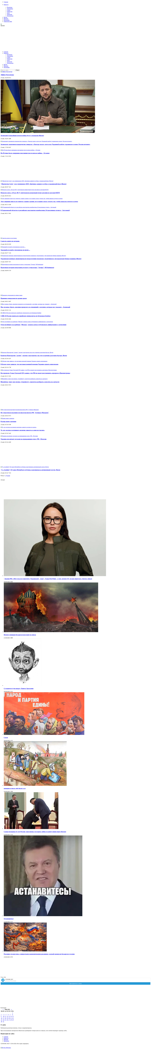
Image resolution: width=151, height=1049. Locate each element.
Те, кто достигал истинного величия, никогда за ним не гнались (23, 430)
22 (13, 1018)
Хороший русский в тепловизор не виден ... (15, 250)
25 (5, 1019)
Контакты (6, 1041)
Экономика (10, 8)
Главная (6, 2)
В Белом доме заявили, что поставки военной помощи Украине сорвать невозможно (29, 364)
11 (5, 1016)
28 (11, 1019)
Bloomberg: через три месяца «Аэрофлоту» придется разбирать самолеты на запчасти (30, 382)
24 (3, 1019)
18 (5, 1018)
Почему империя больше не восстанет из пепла (20, 635)
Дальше (8, 475)
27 (9, 1019)
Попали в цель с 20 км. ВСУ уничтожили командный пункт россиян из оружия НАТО (30, 193)
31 (3, 1021)
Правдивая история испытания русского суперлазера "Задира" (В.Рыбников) (27, 267)
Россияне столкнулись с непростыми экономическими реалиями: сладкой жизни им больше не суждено (39, 954)
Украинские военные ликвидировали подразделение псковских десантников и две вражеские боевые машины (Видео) (41, 259)
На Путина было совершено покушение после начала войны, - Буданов (25, 153)
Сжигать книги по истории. (10, 241)
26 (7, 1019)
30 (1, 1021)
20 (9, 1018)
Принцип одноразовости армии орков (14, 298)
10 (3, 1016)
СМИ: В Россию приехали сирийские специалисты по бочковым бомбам (25, 316)
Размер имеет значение (8, 421)
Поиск (17, 70)
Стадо (6, 737)
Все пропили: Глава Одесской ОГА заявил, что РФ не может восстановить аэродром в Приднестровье (35, 373)
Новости (6, 4)
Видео (5, 17)
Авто (8, 13)
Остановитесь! (9, 919)
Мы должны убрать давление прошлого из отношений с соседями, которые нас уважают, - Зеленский (35, 307)
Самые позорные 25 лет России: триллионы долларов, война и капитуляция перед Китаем (35, 831)
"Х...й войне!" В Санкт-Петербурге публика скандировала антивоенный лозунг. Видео (30, 470)
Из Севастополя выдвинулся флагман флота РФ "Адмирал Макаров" (25, 412)
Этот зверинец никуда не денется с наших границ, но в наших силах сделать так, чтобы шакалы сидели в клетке (39, 201)
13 (9, 1016)
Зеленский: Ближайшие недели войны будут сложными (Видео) (22, 135)
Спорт (8, 10)
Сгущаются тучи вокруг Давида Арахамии (18, 688)
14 (11, 1016)
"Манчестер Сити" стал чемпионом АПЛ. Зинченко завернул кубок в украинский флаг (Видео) (33, 184)
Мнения (6, 18)
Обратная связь (8, 21)
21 (11, 1018)
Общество (9, 11)
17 (3, 1018)
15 (13, 1016)
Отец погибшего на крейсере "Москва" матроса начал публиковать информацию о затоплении (33, 324)
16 (1, 1018)
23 (1, 1019)
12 (7, 1016)
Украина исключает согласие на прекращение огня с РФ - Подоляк (23, 439)
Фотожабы (7, 20)
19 (7, 1018)
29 (13, 1019)
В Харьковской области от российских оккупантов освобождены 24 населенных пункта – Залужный (35, 210)
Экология (9, 14)
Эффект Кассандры (7, 75)
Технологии (10, 15)
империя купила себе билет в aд (15, 788)
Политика (9, 7)
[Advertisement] (75, 39)
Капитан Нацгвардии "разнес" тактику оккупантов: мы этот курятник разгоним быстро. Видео (34, 355)
